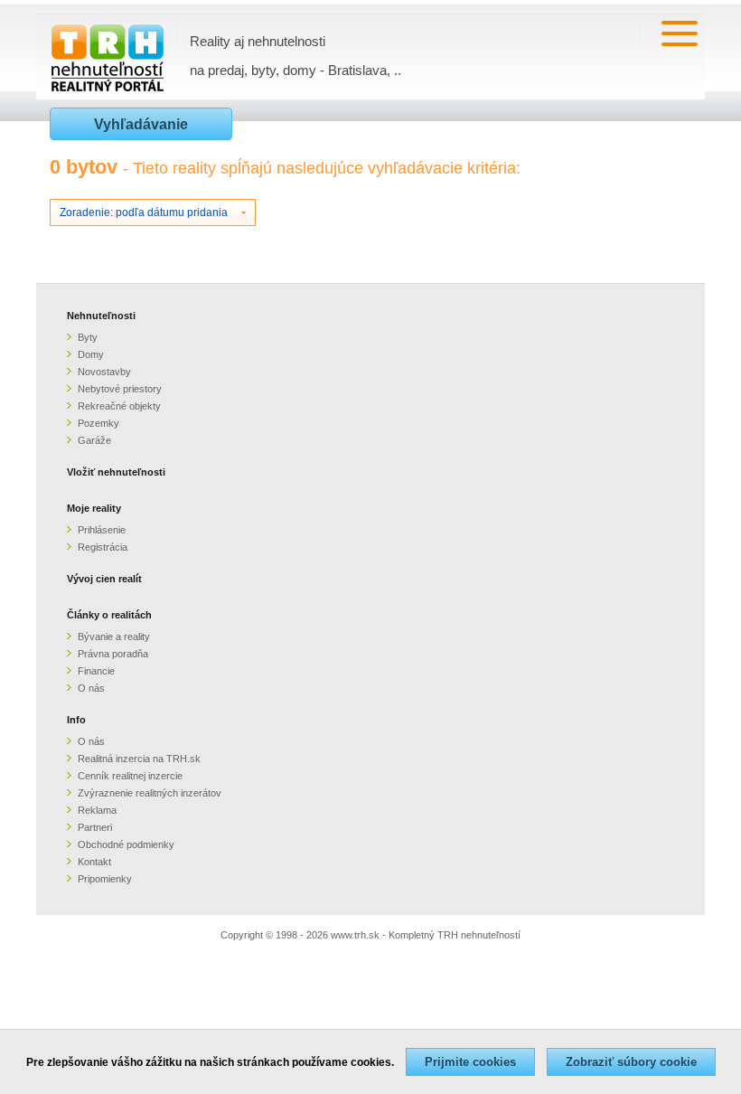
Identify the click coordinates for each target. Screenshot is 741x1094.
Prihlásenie (102, 529)
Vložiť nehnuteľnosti (116, 472)
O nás (91, 688)
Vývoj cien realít (104, 578)
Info (76, 719)
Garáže (94, 440)
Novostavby (104, 371)
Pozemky (98, 423)
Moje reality (94, 508)
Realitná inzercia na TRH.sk (139, 758)
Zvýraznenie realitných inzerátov (149, 792)
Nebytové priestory (120, 388)
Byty (88, 337)
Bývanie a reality (114, 636)
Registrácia (102, 547)
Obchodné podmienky (126, 844)
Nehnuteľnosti (101, 315)
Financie (96, 670)
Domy (91, 354)
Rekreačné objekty (119, 406)
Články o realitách (109, 614)
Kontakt (94, 861)
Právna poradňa (113, 653)
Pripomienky (105, 878)
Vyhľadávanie (141, 124)
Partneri (95, 827)
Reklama (97, 810)
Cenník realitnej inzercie (130, 775)
